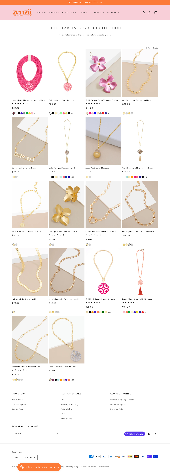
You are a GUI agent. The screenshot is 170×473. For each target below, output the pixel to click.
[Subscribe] (57, 434)
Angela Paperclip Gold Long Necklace (65, 299)
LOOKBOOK (96, 12)
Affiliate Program (19, 404)
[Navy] (106, 113)
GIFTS (82, 12)
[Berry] (53, 380)
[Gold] (56, 113)
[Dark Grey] (24, 113)
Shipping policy (72, 467)
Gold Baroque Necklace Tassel (62, 168)
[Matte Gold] (129, 113)
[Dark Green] (103, 312)
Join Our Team (17, 409)
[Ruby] (13, 113)
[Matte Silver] (132, 113)
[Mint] (61, 113)
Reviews (64, 414)
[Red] (103, 113)
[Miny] (61, 177)
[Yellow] (29, 113)
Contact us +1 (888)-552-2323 (122, 400)
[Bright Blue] (127, 177)
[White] (16, 113)
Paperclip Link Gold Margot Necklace (28, 367)
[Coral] (98, 312)
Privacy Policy (66, 418)
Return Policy (66, 409)
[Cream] (100, 312)
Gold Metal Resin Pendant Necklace (64, 367)
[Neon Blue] (69, 177)
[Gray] (100, 113)
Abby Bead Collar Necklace (97, 168)
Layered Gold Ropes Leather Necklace (28, 100)
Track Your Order (117, 409)
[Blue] (95, 113)
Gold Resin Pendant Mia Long (61, 100)
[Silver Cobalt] (66, 177)
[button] (144, 13)
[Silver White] (58, 113)
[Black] (19, 113)
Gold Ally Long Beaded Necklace (136, 100)
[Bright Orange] (132, 177)
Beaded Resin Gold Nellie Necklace (137, 299)
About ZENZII (17, 400)
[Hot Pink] (90, 113)
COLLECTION (68, 12)
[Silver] (127, 113)
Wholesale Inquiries (118, 404)
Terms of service (104, 467)
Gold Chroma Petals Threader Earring (102, 100)
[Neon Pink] (64, 113)
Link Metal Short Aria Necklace (25, 299)
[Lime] (66, 113)
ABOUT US (112, 12)
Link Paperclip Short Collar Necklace (138, 232)
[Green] (27, 113)
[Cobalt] (21, 113)
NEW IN (40, 12)
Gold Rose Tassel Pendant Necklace (137, 168)
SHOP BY (53, 12)
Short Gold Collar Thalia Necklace (26, 232)
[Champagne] (87, 113)
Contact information (88, 467)
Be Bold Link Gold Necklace (24, 168)
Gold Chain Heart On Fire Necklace (101, 232)
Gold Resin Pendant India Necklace (100, 299)
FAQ (62, 400)
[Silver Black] (53, 113)
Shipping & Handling (69, 404)
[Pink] (32, 113)
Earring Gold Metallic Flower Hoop (64, 232)
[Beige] (87, 312)
